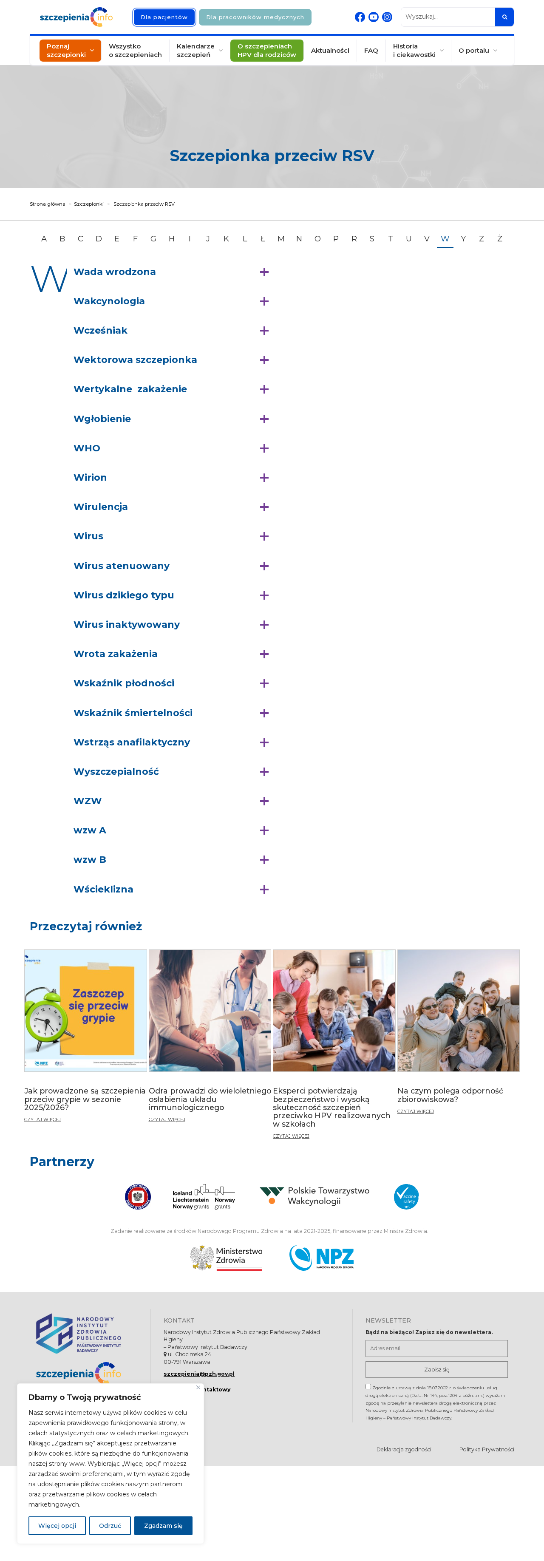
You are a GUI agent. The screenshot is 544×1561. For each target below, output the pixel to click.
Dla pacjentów (164, 17)
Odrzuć (110, 1526)
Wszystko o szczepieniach (135, 50)
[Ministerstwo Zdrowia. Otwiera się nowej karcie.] (226, 1258)
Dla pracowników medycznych (255, 17)
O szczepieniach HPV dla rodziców (267, 50)
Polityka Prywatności (486, 1449)
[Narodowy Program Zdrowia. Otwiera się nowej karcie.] (321, 1258)
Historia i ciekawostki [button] (414, 50)
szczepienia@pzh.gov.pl (199, 1374)
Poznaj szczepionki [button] (66, 50)
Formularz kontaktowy (197, 1389)
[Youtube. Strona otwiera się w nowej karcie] (373, 17)
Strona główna (47, 204)
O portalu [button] (474, 50)
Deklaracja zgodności (404, 1449)
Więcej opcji (57, 1526)
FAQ (371, 50)
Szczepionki (89, 204)
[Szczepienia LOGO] (87, 1373)
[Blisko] (198, 1387)
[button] (173, 272)
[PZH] (87, 1333)
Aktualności (330, 50)
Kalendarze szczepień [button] (196, 50)
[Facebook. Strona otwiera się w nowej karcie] (360, 17)
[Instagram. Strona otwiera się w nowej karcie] (387, 17)
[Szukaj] (504, 17)
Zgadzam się (163, 1526)
